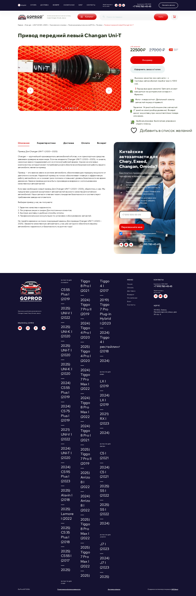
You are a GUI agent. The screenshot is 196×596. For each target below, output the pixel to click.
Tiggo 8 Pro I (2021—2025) (86, 439)
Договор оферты (114, 589)
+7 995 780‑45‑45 (142, 6)
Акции (24, 5)
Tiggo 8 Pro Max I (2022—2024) (85, 414)
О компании (69, 5)
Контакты (91, 5)
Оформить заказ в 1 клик (147, 69)
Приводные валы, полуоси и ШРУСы (81, 25)
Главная (20, 25)
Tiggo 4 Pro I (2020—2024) (86, 360)
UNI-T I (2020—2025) (40, 25)
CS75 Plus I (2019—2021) (65, 420)
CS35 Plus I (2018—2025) (65, 541)
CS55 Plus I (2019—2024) (65, 396)
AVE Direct (174, 589)
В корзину (147, 60)
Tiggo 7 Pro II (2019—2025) (86, 463)
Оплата (33, 5)
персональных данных (149, 233)
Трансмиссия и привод (58, 25)
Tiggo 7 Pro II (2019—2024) (86, 313)
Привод (99, 25)
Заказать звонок (168, 5)
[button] (64, 108)
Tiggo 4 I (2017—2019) (104, 290)
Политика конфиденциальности (69, 589)
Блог (81, 5)
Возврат (56, 5)
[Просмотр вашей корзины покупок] (174, 17)
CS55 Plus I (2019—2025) (65, 299)
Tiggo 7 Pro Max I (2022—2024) (85, 386)
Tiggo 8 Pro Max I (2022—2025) (85, 536)
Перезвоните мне (131, 227)
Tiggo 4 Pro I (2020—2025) (86, 337)
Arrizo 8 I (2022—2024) (85, 486)
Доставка (44, 5)
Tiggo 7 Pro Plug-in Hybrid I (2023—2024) (105, 318)
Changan (28, 25)
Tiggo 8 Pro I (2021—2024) (86, 290)
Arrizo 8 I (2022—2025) (85, 509)
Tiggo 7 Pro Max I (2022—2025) (85, 564)
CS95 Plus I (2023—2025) (65, 481)
